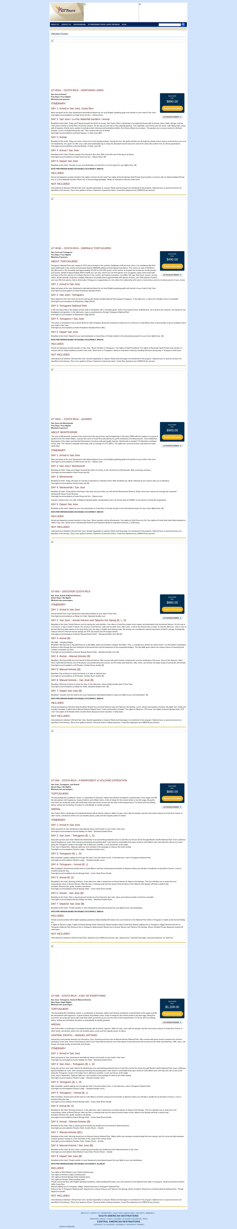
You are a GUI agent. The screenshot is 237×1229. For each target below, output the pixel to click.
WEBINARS (150, 1213)
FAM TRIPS (140, 1213)
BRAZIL (102, 1219)
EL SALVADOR (109, 1224)
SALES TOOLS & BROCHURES (124, 1213)
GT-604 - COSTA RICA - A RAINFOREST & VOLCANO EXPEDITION (89, 780)
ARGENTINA (94, 1219)
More (172, 117)
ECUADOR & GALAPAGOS (132, 1219)
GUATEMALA (120, 1224)
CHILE (109, 1219)
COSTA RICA (98, 1224)
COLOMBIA (117, 1219)
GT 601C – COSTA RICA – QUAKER (71, 419)
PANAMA (140, 1224)
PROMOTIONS (106, 1213)
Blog (124, 24)
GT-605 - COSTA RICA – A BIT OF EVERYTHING (78, 995)
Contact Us (66, 24)
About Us (55, 24)
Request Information (172, 108)
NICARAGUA (131, 1224)
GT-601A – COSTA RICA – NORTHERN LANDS (77, 90)
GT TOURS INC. (67, 12)
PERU (145, 1219)
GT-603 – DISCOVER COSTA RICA (70, 591)
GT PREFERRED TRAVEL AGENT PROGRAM (104, 24)
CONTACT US (95, 1213)
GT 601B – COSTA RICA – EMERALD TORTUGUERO (81, 248)
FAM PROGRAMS (79, 24)
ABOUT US (84, 1213)
